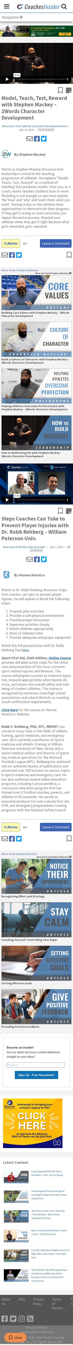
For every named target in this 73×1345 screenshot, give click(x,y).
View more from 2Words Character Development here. (35, 126)
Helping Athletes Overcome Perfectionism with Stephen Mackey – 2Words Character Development (34, 408)
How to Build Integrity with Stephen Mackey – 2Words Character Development (31, 454)
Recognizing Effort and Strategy (23, 896)
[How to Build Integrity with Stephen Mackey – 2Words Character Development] (36, 432)
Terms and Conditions (36, 1332)
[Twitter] (44, 139)
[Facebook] (37, 139)
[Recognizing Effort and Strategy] (36, 876)
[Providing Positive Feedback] (36, 1006)
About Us (6, 1301)
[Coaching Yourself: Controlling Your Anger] (36, 919)
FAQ (22, 1299)
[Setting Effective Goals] (36, 963)
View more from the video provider (24, 547)
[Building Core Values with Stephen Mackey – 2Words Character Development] (36, 292)
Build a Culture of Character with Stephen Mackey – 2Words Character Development (35, 361)
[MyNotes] (69, 91)
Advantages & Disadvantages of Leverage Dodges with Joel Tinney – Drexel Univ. (49, 1194)
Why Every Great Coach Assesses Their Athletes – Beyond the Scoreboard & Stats (48, 1214)
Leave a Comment (56, 243)
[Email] (29, 139)
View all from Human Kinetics (52, 857)
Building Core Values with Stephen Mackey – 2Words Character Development (35, 314)
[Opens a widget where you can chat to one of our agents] (15, 1338)
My (11, 243)
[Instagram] (21, 1319)
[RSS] (30, 1319)
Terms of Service (57, 1303)
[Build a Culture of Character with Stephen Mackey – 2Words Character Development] (36, 339)
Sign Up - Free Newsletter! (36, 1075)
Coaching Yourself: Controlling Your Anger (29, 940)
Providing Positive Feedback (20, 1026)
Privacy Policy (38, 1301)
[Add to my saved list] (62, 91)
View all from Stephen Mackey (52, 273)
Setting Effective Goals (16, 983)
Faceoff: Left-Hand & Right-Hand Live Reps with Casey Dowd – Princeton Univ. (50, 1254)
